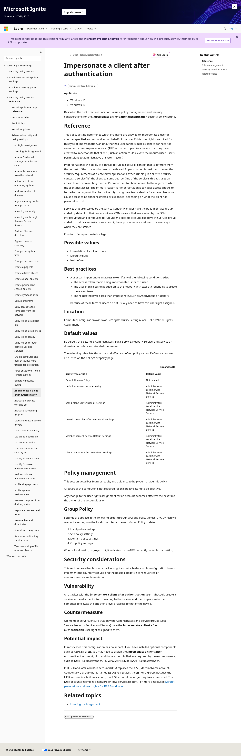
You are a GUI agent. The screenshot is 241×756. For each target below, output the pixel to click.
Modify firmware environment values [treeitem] (25, 466)
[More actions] (174, 54)
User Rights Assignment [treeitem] (27, 151)
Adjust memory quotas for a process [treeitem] (26, 203)
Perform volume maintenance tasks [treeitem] (24, 476)
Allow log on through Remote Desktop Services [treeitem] (26, 221)
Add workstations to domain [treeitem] (25, 193)
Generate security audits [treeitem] (24, 382)
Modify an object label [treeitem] (26, 458)
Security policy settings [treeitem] (22, 71)
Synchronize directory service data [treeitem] (26, 538)
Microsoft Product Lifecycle (101, 39)
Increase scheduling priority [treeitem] (25, 412)
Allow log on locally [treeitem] (24, 211)
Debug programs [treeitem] (23, 300)
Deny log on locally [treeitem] (24, 336)
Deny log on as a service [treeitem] (27, 330)
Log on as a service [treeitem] (24, 442)
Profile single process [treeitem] (26, 484)
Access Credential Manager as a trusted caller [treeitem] (26, 161)
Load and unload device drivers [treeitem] (27, 422)
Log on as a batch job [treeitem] (26, 436)
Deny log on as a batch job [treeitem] (27, 322)
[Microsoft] (6, 29)
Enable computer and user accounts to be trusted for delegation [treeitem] (26, 360)
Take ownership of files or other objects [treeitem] (27, 548)
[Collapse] (41, 52)
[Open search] (224, 29)
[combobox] (22, 58)
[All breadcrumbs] (67, 54)
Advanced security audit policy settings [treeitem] (25, 137)
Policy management (212, 65)
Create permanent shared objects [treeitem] (24, 287)
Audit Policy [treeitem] (18, 123)
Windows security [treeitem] (16, 556)
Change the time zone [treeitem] (26, 261)
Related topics (209, 73)
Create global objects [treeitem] (26, 278)
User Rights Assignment (86, 54)
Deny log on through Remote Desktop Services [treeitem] (25, 346)
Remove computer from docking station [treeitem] (27, 502)
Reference (207, 60)
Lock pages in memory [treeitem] (26, 430)
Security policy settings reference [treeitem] (24, 109)
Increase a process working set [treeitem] (24, 402)
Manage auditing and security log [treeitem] (26, 450)
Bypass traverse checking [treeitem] (23, 243)
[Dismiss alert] (234, 6)
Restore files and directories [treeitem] (23, 522)
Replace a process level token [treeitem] (27, 512)
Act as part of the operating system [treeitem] (24, 183)
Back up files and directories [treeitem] (23, 233)
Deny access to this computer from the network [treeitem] (24, 310)
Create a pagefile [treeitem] (23, 266)
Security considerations (214, 69)
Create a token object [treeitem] (26, 273)
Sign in (233, 28)
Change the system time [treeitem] (25, 253)
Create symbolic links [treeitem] (26, 294)
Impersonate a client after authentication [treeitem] (26, 392)
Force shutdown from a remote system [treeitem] (27, 372)
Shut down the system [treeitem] (26, 530)
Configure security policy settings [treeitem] (22, 89)
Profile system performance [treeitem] (22, 492)
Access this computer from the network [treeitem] (26, 173)
